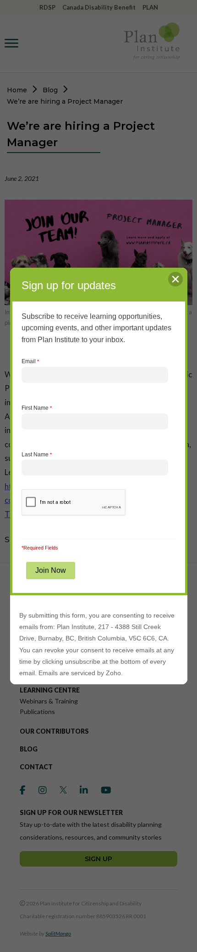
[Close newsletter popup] (175, 279)
